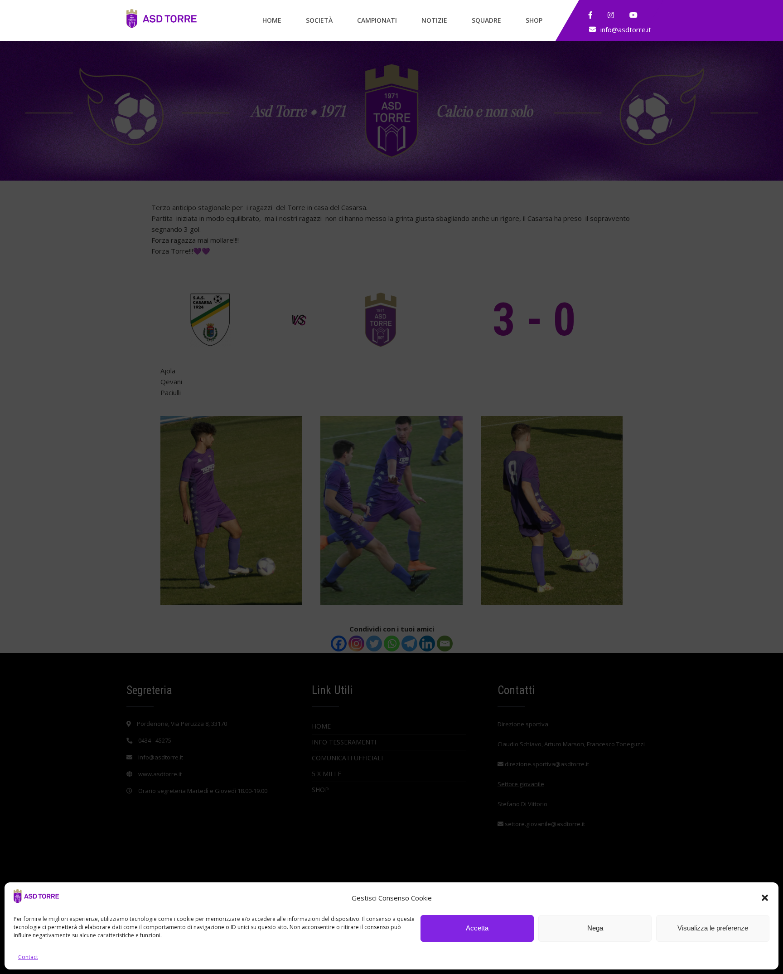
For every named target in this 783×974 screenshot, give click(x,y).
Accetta (477, 928)
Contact (28, 957)
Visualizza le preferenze (712, 928)
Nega (595, 928)
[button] (764, 897)
